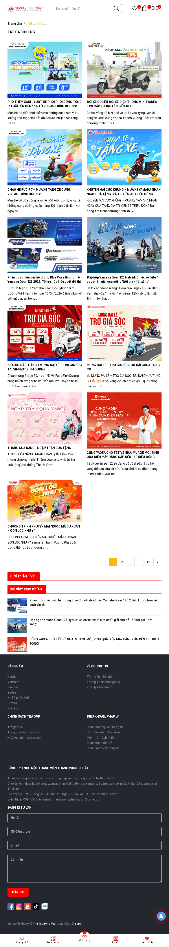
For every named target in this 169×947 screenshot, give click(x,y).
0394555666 (32, 799)
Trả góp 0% (15, 727)
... (140, 562)
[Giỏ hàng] (144, 9)
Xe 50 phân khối (18, 698)
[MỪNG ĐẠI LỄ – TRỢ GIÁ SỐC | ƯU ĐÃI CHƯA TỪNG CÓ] (124, 333)
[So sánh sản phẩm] (155, 9)
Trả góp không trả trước (24, 732)
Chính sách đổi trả (99, 743)
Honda (12, 676)
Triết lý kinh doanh (99, 687)
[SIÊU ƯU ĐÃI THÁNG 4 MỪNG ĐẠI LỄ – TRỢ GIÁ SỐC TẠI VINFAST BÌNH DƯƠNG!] (44, 333)
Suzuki (12, 703)
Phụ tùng (13, 708)
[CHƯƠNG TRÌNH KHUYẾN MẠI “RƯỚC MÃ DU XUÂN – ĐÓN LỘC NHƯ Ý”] (44, 501)
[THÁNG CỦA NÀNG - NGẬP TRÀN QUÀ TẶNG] (44, 418)
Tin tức (116, 942)
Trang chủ (22, 942)
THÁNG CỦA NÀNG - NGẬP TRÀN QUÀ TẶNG (39, 448)
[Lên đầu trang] (162, 928)
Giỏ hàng (84, 940)
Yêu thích (147, 942)
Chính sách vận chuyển (103, 748)
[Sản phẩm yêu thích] (134, 9)
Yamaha (13, 682)
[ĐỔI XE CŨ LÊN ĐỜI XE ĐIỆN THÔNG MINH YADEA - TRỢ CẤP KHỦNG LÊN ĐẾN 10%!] (124, 70)
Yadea (12, 692)
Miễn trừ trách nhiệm (102, 737)
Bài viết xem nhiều (26, 589)
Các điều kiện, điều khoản (104, 732)
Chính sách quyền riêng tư (105, 727)
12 (148, 562)
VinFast (12, 687)
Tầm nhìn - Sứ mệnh (101, 676)
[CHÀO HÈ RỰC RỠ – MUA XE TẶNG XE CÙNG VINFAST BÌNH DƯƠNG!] (44, 157)
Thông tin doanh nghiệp (103, 682)
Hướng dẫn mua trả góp (24, 737)
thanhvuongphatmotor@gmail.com (77, 799)
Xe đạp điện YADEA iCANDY (44, 914)
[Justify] (116, 8)
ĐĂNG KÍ (18, 892)
